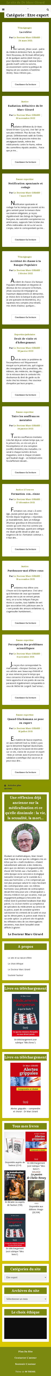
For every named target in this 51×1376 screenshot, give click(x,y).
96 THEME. (30, 1371)
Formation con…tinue (25, 493)
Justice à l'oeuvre (25, 489)
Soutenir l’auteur (15, 975)
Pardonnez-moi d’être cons (25, 570)
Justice (24, 101)
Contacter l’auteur (25, 1357)
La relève (25, 32)
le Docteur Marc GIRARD (26, 37)
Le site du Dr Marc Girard (26, 2)
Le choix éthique (15, 963)
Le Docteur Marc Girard (19, 969)
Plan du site (25, 1351)
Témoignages (25, 28)
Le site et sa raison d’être (20, 957)
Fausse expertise (24, 179)
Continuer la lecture (25, 84)
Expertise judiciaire (24, 334)
